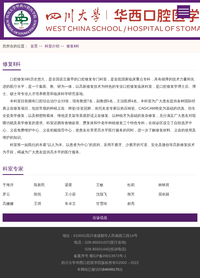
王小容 (70, 194)
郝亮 (131, 203)
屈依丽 (163, 194)
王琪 (37, 203)
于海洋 (8, 185)
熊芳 (131, 194)
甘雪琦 (101, 203)
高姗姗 (8, 203)
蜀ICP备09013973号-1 (107, 256)
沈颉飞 (101, 194)
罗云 (6, 194)
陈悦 (37, 194)
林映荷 (163, 185)
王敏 (99, 185)
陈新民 (39, 185)
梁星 (68, 185)
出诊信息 (100, 218)
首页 (34, 46)
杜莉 (131, 185)
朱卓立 (70, 203)
